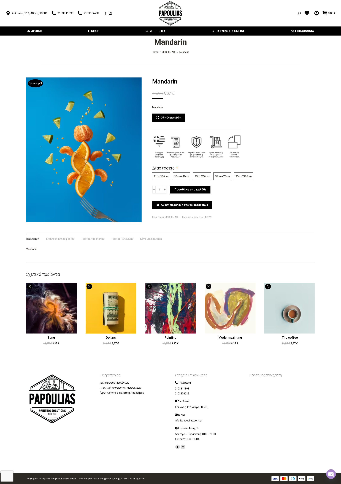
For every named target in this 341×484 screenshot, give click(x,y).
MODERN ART (172, 217)
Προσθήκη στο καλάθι (190, 189)
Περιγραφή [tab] (32, 238)
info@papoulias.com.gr (188, 420)
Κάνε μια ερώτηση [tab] (151, 238)
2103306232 (92, 13)
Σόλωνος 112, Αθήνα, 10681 (29, 13)
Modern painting (230, 337)
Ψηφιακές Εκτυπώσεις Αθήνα (61, 478)
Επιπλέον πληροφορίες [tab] (60, 238)
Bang (51, 337)
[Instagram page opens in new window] (110, 13)
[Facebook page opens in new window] (105, 13)
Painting (170, 337)
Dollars (111, 337)
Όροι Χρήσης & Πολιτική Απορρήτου (125, 478)
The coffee (290, 337)
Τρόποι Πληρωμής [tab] (122, 238)
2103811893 (66, 13)
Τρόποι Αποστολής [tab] (92, 238)
